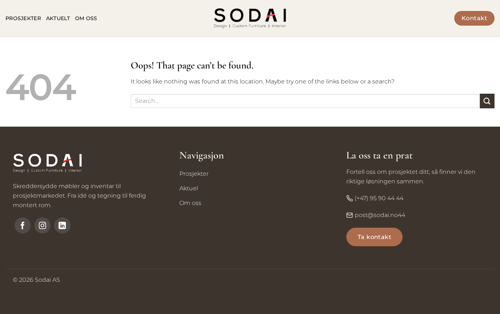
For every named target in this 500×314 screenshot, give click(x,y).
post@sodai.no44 (380, 215)
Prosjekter (23, 18)
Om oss (86, 18)
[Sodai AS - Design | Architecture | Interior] (250, 18)
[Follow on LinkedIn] (62, 225)
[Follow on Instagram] (42, 225)
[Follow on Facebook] (23, 225)
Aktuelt (58, 18)
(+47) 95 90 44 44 (379, 198)
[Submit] (487, 101)
